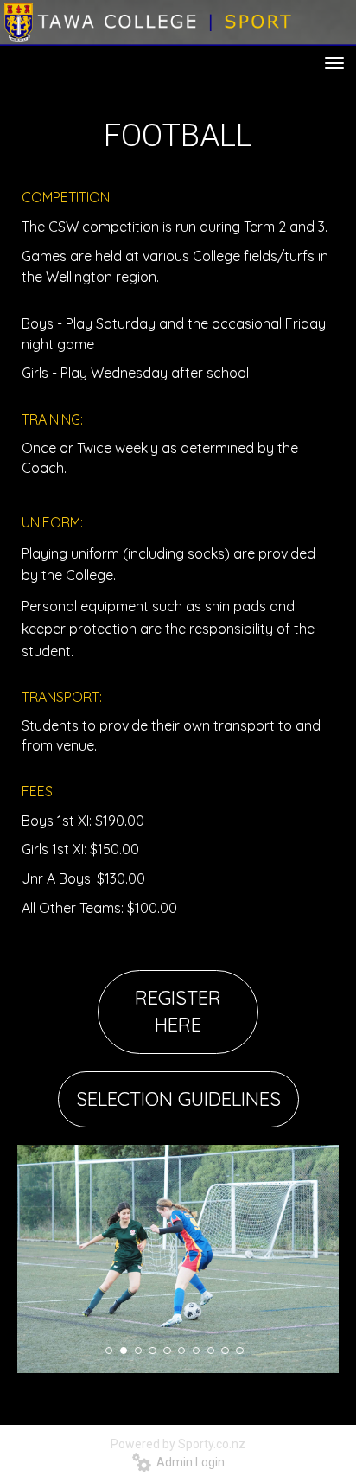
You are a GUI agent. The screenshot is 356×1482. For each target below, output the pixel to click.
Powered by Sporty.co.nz (178, 1444)
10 (239, 1350)
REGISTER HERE (178, 1011)
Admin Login (188, 1462)
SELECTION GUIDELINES (178, 1099)
